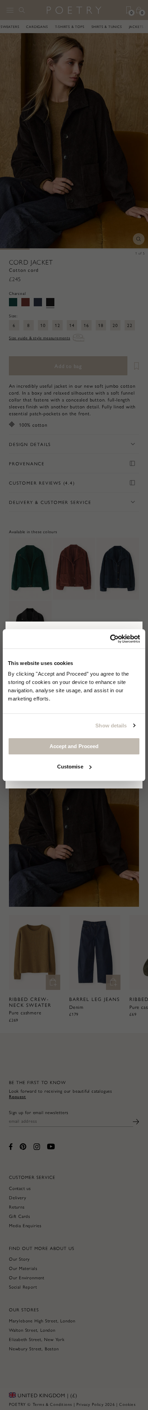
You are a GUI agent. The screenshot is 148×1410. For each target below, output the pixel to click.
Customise (70, 766)
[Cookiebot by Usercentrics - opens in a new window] (110, 638)
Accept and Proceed (74, 746)
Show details (111, 725)
